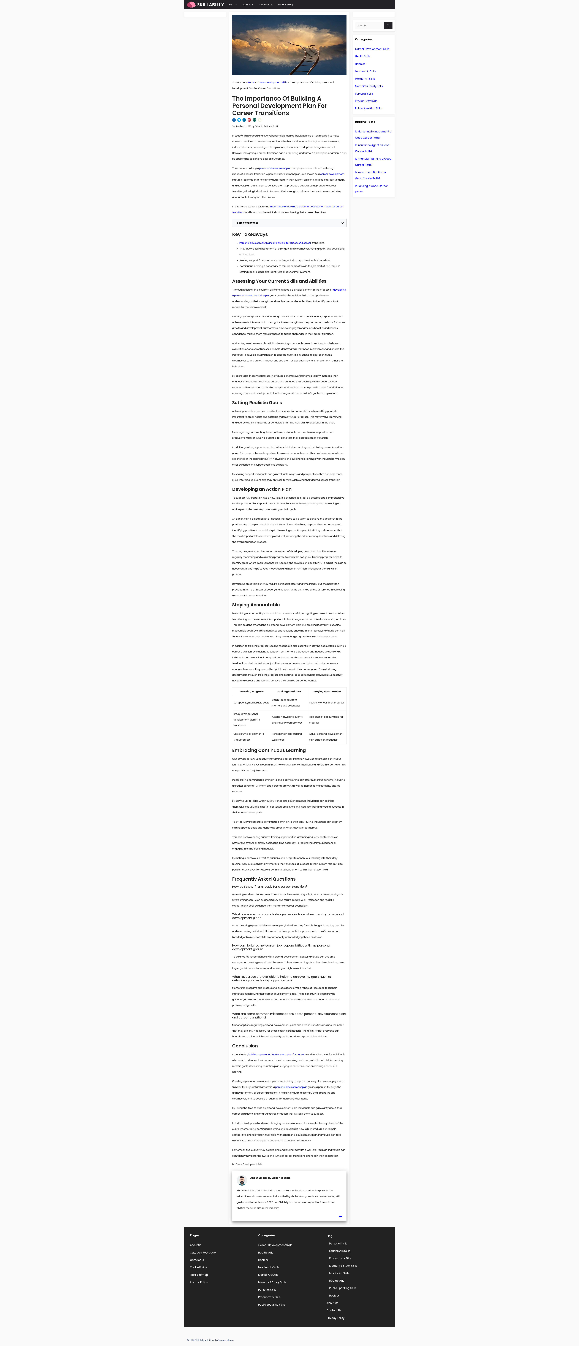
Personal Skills (364, 93)
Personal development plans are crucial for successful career (275, 243)
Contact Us (265, 4)
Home (251, 82)
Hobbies (360, 64)
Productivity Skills (366, 101)
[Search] (388, 25)
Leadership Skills (365, 71)
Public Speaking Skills (368, 108)
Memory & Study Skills (369, 86)
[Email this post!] (259, 121)
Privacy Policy (285, 4)
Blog (231, 4)
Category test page (203, 1252)
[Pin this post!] (249, 121)
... (340, 1214)
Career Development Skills (272, 82)
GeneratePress (225, 1340)
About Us (248, 4)
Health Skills (362, 56)
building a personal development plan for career (276, 1054)
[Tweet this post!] (239, 121)
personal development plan (275, 168)
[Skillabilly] (205, 4)
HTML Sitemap (199, 1275)
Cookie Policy (198, 1267)
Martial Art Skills (365, 79)
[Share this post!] (234, 121)
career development (332, 174)
